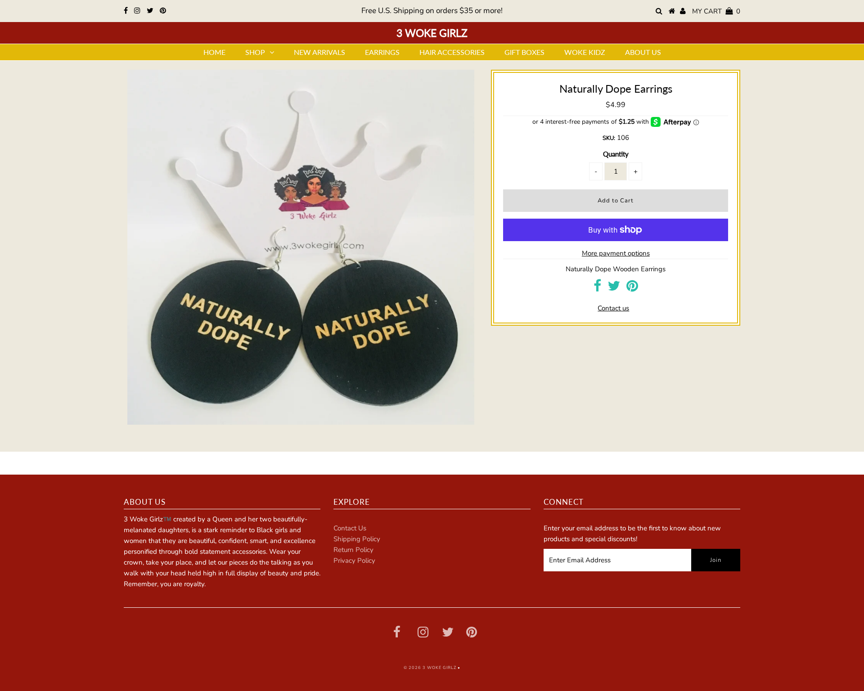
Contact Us (349, 528)
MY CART (716, 11)
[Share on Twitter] (614, 288)
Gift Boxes (524, 52)
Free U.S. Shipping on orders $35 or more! (432, 10)
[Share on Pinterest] (632, 288)
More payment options (616, 253)
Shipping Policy (356, 538)
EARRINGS (382, 52)
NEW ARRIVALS (319, 52)
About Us (643, 52)
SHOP (255, 52)
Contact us (613, 308)
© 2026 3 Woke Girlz (430, 667)
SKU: (609, 138)
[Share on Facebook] (597, 288)
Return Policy (353, 549)
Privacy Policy (354, 560)
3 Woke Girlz (432, 33)
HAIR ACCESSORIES (452, 52)
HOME (214, 52)
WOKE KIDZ (584, 52)
